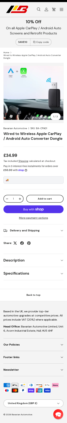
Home (6, 52)
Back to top (33, 294)
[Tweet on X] (15, 243)
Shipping (23, 161)
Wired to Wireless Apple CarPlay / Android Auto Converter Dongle (32, 56)
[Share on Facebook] (22, 243)
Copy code (42, 42)
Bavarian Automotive (15, 128)
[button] (54, 9)
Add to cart (45, 198)
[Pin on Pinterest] (28, 243)
